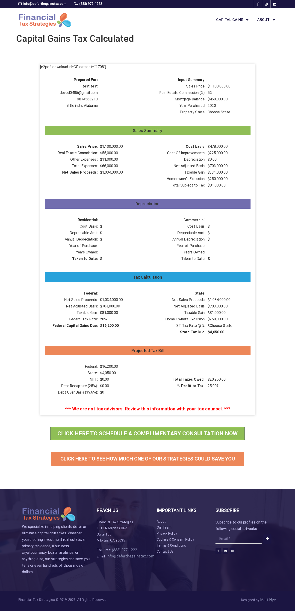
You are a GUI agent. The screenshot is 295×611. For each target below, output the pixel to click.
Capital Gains (229, 20)
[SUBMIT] (267, 539)
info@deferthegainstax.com (130, 556)
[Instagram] (266, 4)
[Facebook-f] (258, 4)
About (263, 20)
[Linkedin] (275, 4)
